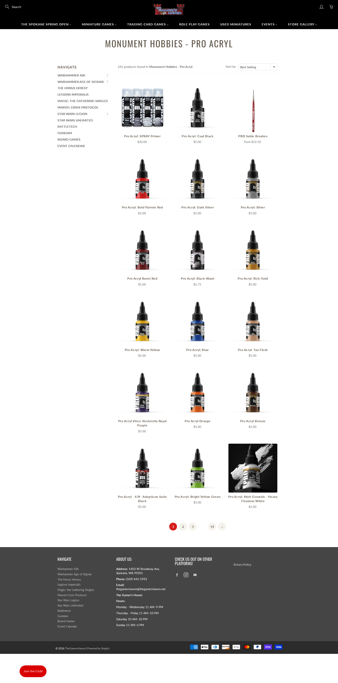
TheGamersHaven (75, 648)
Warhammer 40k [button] (71, 76)
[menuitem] (46, 24)
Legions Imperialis (73, 94)
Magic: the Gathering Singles (83, 101)
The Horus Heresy (73, 88)
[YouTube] (194, 574)
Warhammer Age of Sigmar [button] (81, 82)
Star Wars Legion (68, 600)
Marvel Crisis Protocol (78, 107)
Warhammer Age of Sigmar (75, 574)
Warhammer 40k (68, 569)
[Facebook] (176, 574)
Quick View (142, 107)
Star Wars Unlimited (75, 120)
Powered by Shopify (98, 648)
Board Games (69, 139)
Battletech (67, 126)
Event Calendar (71, 146)
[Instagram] (185, 574)
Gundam (65, 133)
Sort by (231, 66)
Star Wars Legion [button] (72, 114)
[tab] (83, 75)
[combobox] (258, 66)
